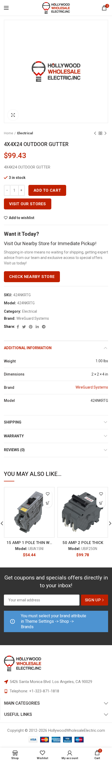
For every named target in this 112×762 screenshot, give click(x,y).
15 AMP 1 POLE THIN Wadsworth (29, 542)
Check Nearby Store (32, 276)
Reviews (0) (14, 450)
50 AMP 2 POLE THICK (83, 542)
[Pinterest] (30, 326)
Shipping (12, 422)
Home (8, 133)
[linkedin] (37, 326)
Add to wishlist (21, 218)
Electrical (25, 133)
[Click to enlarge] (13, 115)
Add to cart (47, 190)
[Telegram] (43, 326)
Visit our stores (27, 204)
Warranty (14, 436)
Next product (105, 133)
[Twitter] (24, 326)
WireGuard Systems (32, 318)
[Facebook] (18, 326)
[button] (47, 503)
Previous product (95, 133)
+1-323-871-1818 (44, 691)
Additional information (28, 348)
